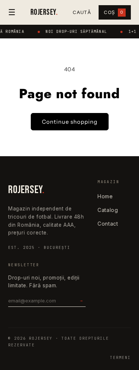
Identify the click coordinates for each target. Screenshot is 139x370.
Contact (107, 223)
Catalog (107, 210)
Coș (113, 12)
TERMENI (120, 357)
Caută (82, 12)
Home (105, 196)
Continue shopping (69, 121)
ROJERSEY (43, 12)
